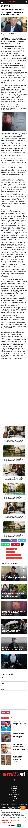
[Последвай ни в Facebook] (14, 780)
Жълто (14, 796)
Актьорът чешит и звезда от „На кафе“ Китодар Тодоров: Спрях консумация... (19, 747)
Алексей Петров (11, 549)
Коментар (4, 689)
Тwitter (22, 541)
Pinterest (16, 544)
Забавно (14, 798)
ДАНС (20, 558)
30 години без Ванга (9, 666)
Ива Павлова (10, 552)
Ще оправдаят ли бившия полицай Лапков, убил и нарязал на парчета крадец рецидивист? (14, 577)
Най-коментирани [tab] (15, 718)
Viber (14, 541)
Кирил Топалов (11, 558)
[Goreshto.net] (14, 774)
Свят (14, 800)
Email (2, 683)
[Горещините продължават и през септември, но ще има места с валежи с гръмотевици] (14, 626)
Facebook (6, 541)
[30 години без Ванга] (14, 661)
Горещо (14, 790)
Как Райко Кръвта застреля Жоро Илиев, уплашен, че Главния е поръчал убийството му (13, 595)
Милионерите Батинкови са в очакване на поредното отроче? (19, 758)
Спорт (14, 792)
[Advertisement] (14, 377)
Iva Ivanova (4, 35)
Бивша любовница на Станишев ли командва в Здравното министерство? (13, 612)
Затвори (11, 826)
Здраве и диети (14, 794)
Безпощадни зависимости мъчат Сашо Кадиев (19, 723)
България (5, 6)
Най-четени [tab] (5, 718)
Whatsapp (6, 544)
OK (19, 826)
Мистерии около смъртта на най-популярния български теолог (13, 648)
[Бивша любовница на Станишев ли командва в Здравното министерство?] (14, 608)
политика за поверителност (10, 821)
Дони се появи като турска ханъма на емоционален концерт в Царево (19, 735)
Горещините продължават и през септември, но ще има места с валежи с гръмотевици (13, 630)
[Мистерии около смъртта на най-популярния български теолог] (14, 644)
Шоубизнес (14, 788)
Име (2, 677)
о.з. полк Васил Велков (13, 555)
